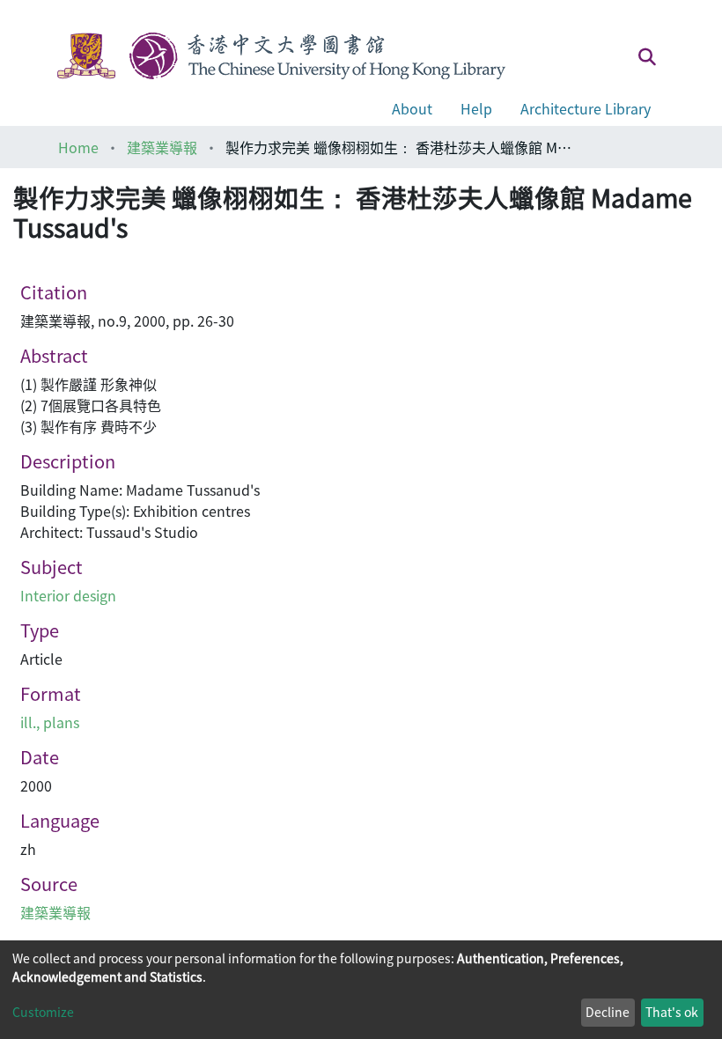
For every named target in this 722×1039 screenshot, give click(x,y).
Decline (608, 1012)
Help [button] (476, 108)
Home (78, 147)
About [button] (412, 108)
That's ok (671, 1012)
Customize (43, 1012)
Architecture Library (585, 108)
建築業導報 (162, 147)
